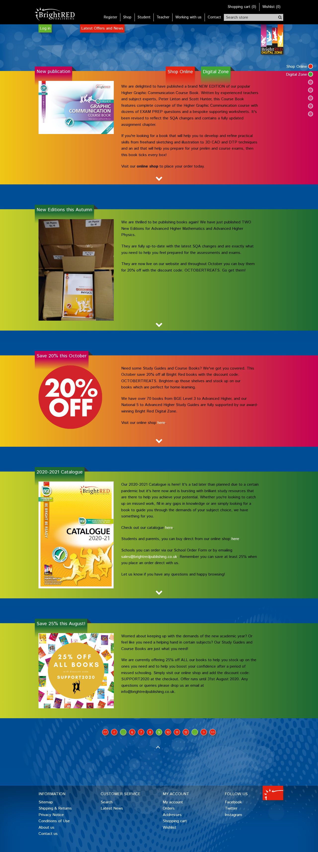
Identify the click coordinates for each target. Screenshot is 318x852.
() (242, 6)
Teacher (163, 17)
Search (107, 802)
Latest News (112, 808)
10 (168, 732)
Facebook (233, 802)
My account (173, 802)
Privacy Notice (51, 815)
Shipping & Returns (55, 808)
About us (46, 827)
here (169, 528)
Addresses (172, 815)
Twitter (231, 808)
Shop (127, 17)
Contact (214, 17)
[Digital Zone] (310, 74)
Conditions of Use (54, 821)
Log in (45, 28)
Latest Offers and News (102, 28)
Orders (169, 808)
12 (185, 732)
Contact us (48, 834)
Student (144, 17)
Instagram (233, 815)
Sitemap (46, 802)
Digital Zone (216, 71)
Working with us (188, 17)
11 (177, 732)
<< (105, 732)
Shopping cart (175, 821)
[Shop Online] (310, 66)
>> (213, 732)
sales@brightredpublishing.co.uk (149, 557)
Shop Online (180, 71)
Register (110, 17)
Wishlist (169, 827)
